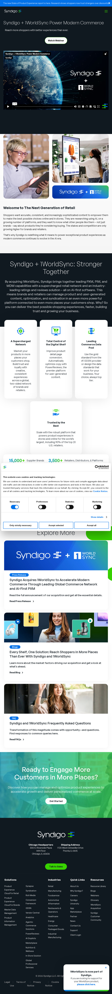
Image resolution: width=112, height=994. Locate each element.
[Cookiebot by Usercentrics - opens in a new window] (97, 467)
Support (74, 930)
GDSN (28, 908)
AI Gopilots (31, 938)
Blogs (93, 891)
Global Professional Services (31, 964)
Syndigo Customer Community (96, 916)
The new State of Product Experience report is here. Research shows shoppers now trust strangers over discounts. (56, 3)
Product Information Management (10, 921)
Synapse (30, 886)
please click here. (86, 984)
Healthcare (53, 916)
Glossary (95, 900)
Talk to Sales (56, 866)
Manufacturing (54, 891)
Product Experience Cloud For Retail (11, 889)
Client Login (75, 935)
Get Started (56, 801)
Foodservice (53, 895)
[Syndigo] (12, 11)
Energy (51, 921)
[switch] (42, 507)
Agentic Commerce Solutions (31, 925)
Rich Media (31, 895)
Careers (74, 895)
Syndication (31, 891)
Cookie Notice (100, 491)
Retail (50, 886)
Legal (7, 982)
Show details (97, 517)
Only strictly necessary (20, 525)
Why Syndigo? (76, 891)
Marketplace (31, 943)
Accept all (91, 525)
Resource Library (98, 886)
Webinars (95, 895)
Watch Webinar (56, 40)
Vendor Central (32, 913)
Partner (73, 916)
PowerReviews (53, 367)
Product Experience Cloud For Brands (12, 901)
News (72, 921)
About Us (74, 886)
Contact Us (75, 925)
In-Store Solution (33, 956)
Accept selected (56, 525)
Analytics (30, 917)
